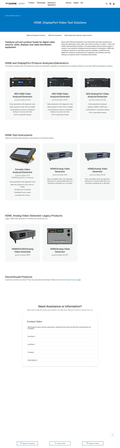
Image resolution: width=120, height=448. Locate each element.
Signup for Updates (28, 443)
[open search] (107, 4)
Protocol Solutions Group (12, 15)
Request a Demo (94, 443)
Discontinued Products (69, 280)
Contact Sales (61, 443)
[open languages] (110, 4)
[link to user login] (114, 4)
